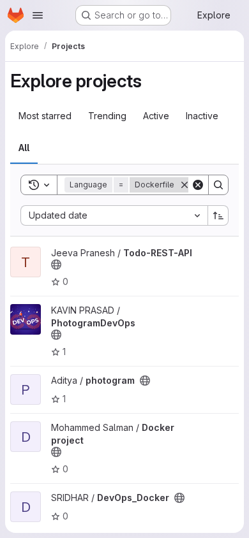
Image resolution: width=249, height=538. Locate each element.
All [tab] (24, 147)
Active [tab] (156, 115)
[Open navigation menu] (37, 15)
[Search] (218, 185)
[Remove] (184, 185)
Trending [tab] (107, 115)
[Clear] (198, 185)
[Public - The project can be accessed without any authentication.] (56, 264)
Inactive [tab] (202, 115)
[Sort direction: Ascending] (218, 215)
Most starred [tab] (45, 115)
